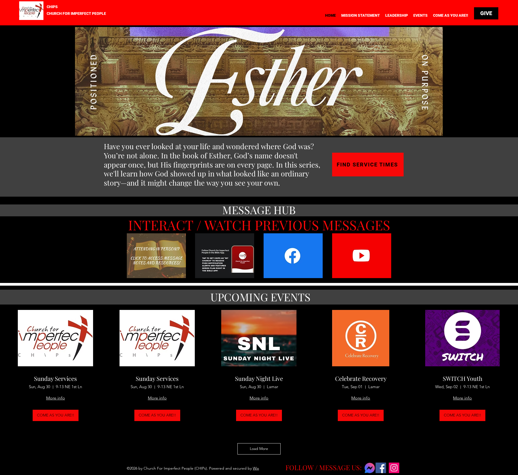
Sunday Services (55, 378)
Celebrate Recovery (361, 378)
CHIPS (52, 7)
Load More (259, 448)
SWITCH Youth (462, 378)
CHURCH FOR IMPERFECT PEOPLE (76, 13)
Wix (256, 468)
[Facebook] (381, 468)
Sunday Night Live (259, 378)
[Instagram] (394, 468)
